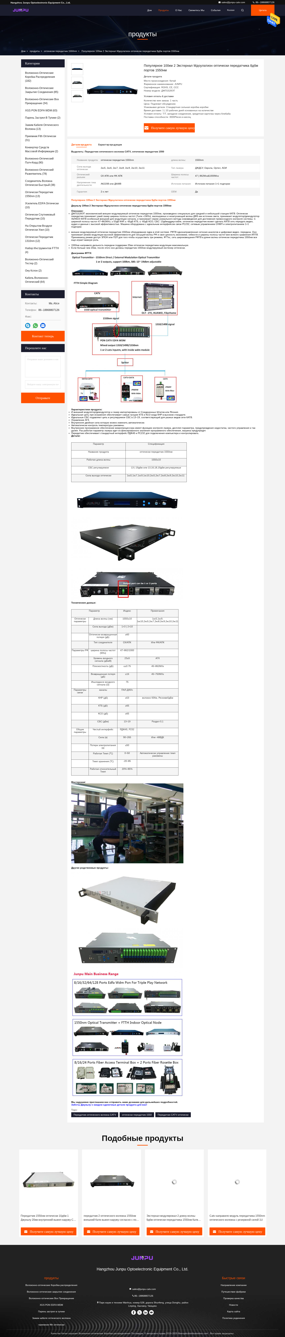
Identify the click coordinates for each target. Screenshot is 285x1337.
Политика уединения (233, 1318)
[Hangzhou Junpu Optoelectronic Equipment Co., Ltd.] (21, 10)
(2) (42, 117)
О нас (178, 10)
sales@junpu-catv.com (234, 2)
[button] (25, 1190)
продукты (35, 51)
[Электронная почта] (43, 325)
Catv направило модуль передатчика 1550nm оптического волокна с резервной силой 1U (237, 1217)
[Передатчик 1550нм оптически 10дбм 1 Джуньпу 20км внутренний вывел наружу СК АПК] (48, 1182)
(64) (36, 279)
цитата (263, 10)
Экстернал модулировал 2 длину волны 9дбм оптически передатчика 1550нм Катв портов (172, 1218)
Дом (149, 10)
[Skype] (28, 325)
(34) (42, 101)
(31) (40, 138)
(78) (39, 171)
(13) (42, 127)
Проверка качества (233, 1298)
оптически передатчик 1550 (137, 1114)
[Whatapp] (35, 325)
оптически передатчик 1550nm (60, 51)
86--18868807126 (264, 2)
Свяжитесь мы (196, 10)
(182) (40, 77)
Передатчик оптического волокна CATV (95, 1114)
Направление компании (234, 1285)
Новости (233, 1305)
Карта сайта (233, 1311)
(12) (39, 239)
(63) (41, 110)
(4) (42, 250)
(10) (42, 205)
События (216, 10)
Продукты (163, 10)
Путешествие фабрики (233, 1291)
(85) (41, 90)
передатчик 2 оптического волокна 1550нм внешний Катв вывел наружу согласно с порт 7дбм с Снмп (111, 1218)
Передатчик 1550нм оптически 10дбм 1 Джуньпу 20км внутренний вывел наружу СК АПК (47, 1218)
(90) (39, 160)
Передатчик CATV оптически (173, 1114)
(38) (40, 183)
